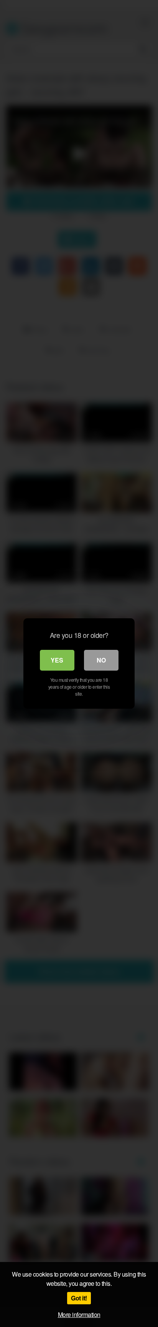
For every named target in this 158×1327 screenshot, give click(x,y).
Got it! (79, 1298)
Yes (57, 660)
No (101, 660)
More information (79, 1314)
